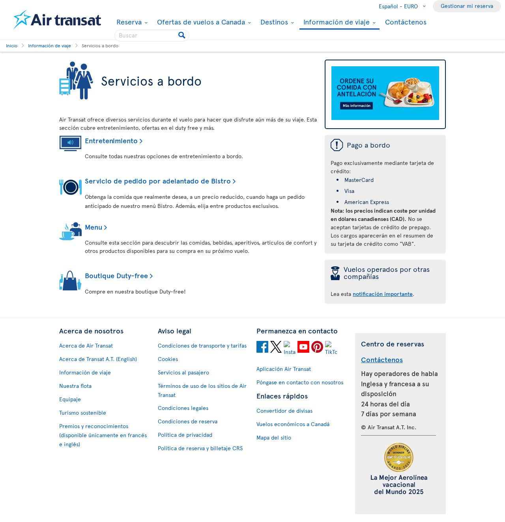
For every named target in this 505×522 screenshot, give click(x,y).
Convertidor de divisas (284, 410)
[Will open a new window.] (262, 348)
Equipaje (70, 399)
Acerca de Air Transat (86, 345)
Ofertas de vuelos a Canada (200, 21)
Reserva (128, 21)
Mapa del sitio (273, 437)
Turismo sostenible (82, 412)
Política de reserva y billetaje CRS (200, 448)
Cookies (168, 359)
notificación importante (383, 293)
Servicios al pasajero (183, 372)
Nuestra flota (75, 385)
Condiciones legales (183, 408)
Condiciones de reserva (187, 421)
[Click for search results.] (182, 35)
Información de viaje (335, 22)
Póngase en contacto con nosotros (299, 382)
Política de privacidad (185, 434)
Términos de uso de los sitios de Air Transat (202, 390)
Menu (93, 227)
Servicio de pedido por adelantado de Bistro (158, 180)
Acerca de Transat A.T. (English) (98, 359)
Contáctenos (405, 21)
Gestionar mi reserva (467, 5)
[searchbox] (151, 35)
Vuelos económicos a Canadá (292, 424)
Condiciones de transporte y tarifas (202, 345)
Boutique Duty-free (116, 275)
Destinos (273, 21)
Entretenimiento (111, 140)
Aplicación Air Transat (283, 368)
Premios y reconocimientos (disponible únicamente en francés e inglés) (103, 435)
